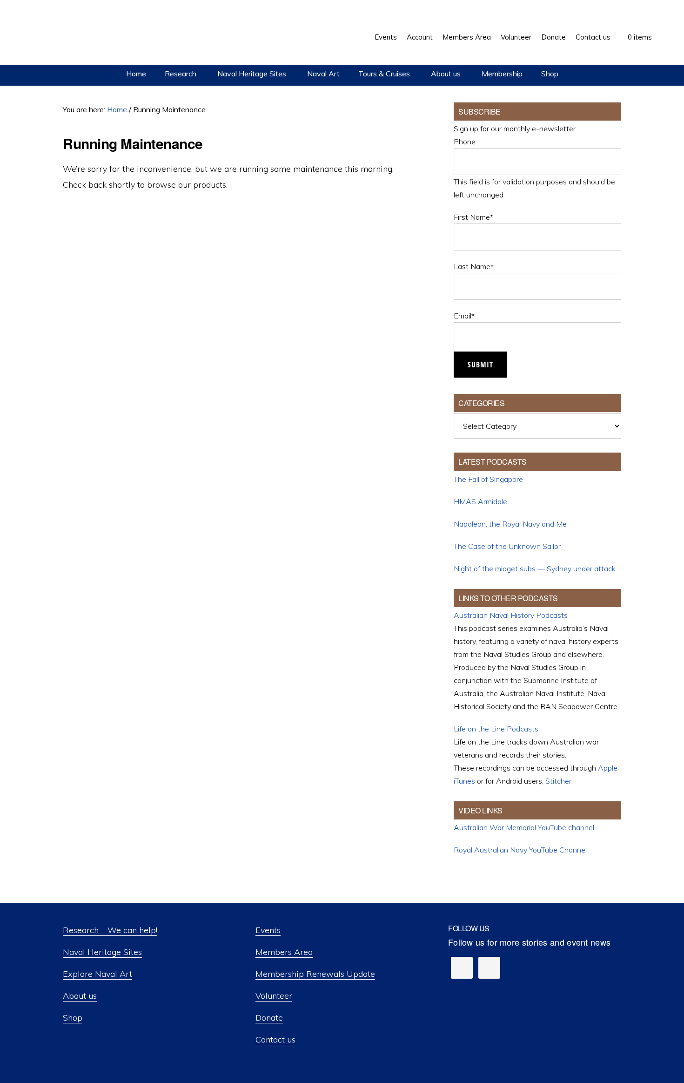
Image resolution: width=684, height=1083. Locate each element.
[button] (661, 30)
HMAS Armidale (480, 501)
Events (268, 930)
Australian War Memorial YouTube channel (524, 827)
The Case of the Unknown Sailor (507, 546)
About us (80, 995)
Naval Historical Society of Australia (88, 33)
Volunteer (273, 995)
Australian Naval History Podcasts (511, 615)
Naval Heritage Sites (102, 952)
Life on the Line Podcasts (496, 728)
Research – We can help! (110, 930)
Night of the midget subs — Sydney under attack (535, 568)
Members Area (284, 952)
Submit (480, 364)
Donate (269, 1017)
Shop (72, 1017)
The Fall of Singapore (488, 479)
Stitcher (558, 780)
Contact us (275, 1039)
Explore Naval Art (97, 973)
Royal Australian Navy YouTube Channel (520, 849)
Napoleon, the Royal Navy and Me (510, 523)
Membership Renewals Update (315, 973)
